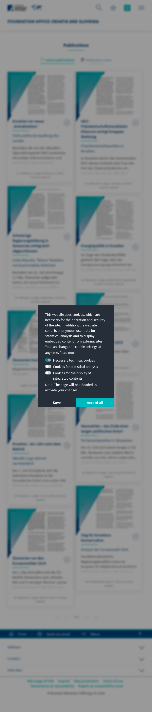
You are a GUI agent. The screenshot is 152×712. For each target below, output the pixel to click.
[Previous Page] (66, 616)
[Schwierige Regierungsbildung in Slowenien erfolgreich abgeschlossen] (40, 246)
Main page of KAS (40, 681)
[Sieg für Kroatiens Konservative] (109, 538)
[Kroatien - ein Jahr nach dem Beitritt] (40, 449)
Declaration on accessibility (52, 686)
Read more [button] (68, 352)
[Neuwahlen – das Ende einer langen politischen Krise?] (109, 429)
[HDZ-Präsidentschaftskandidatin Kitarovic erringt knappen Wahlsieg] (109, 132)
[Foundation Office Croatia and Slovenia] (37, 7)
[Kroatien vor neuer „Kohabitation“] (40, 127)
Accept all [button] (95, 402)
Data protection (86, 681)
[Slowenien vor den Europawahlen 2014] (40, 557)
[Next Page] (86, 616)
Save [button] (57, 402)
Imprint (64, 681)
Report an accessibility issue (100, 686)
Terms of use (113, 681)
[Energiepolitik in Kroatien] (109, 242)
